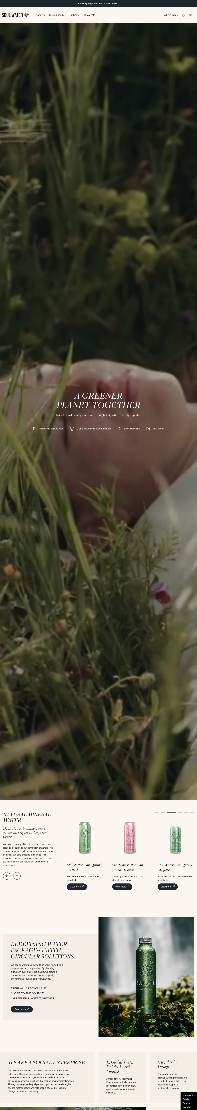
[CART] (190, 15)
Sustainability (56, 15)
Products (40, 15)
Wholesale (89, 15)
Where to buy (171, 15)
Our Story (74, 15)
